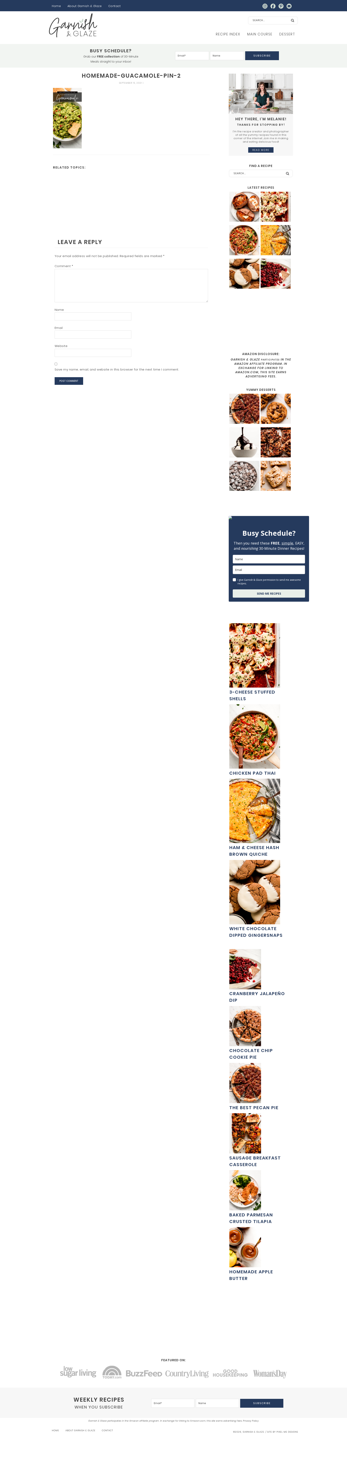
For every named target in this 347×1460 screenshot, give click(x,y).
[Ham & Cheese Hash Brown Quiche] (276, 240)
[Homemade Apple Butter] (245, 1265)
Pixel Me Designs (287, 1431)
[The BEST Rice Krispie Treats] (276, 476)
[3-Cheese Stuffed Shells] (276, 207)
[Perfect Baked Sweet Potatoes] (244, 207)
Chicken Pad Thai (252, 773)
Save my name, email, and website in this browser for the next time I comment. (117, 369)
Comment (64, 266)
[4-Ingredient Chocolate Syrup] (244, 442)
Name (59, 310)
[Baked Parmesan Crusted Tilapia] (245, 1208)
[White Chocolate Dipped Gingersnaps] (244, 274)
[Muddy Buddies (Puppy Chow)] (244, 476)
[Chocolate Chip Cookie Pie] (245, 1044)
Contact (114, 6)
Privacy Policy (251, 1420)
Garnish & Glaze (73, 25)
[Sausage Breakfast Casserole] (245, 1151)
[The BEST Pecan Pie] (244, 409)
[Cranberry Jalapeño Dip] (276, 274)
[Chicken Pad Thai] (244, 240)
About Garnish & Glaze (84, 6)
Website (61, 346)
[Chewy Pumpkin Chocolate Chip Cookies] (276, 409)
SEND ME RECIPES (269, 593)
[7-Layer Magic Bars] (276, 442)
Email (59, 328)
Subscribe (262, 56)
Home (56, 6)
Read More (260, 150)
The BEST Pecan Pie (254, 1108)
